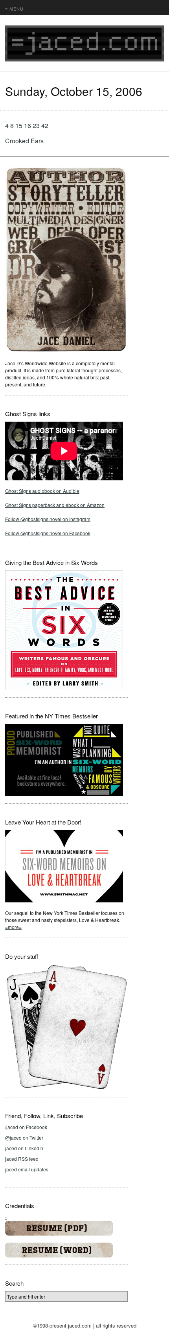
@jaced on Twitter (24, 1137)
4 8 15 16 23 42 (26, 125)
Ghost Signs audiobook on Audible (42, 490)
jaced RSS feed (22, 1158)
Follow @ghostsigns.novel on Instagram (47, 519)
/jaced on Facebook (26, 1127)
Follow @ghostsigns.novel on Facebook (47, 533)
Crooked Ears (24, 140)
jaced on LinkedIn (24, 1148)
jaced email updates (26, 1169)
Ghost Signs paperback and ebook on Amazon (55, 505)
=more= (13, 927)
